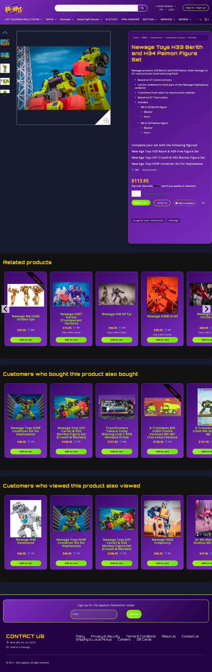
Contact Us (190, 636)
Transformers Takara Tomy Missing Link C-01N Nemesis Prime (117, 432)
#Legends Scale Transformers (148, 220)
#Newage (173, 220)
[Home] (13, 9)
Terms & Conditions (141, 636)
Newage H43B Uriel (162, 316)
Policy (80, 636)
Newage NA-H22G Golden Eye (26, 317)
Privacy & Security (105, 636)
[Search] (142, 8)
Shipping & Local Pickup (94, 639)
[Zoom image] (107, 121)
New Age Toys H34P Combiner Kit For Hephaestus (167, 164)
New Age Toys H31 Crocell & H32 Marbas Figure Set (168, 157)
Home (136, 37)
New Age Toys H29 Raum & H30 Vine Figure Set (165, 151)
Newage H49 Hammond (26, 541)
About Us (169, 636)
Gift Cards (144, 639)
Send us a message (20, 647)
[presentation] (5, 309)
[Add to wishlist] (42, 276)
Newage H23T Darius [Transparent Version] (71, 318)
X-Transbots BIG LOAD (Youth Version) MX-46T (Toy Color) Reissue (162, 432)
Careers (124, 639)
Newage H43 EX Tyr (117, 314)
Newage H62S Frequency (162, 541)
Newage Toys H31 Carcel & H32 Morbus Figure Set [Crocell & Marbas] (71, 432)
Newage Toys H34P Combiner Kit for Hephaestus (26, 431)
